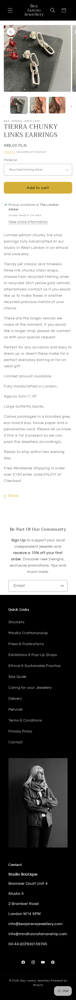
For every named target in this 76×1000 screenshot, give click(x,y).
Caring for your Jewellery (30, 688)
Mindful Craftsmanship (28, 633)
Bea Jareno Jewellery (35, 980)
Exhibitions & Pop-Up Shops (32, 655)
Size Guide (17, 677)
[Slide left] (4, 106)
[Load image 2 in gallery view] (38, 105)
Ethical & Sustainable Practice (34, 666)
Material (10, 160)
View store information (28, 222)
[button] (10, 10)
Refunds (15, 709)
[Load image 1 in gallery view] (19, 105)
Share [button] (13, 496)
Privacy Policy (20, 731)
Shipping (9, 152)
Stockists (16, 622)
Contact (15, 742)
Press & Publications (26, 644)
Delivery (15, 699)
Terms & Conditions (25, 720)
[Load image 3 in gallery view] (57, 105)
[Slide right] (71, 106)
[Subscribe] (61, 586)
